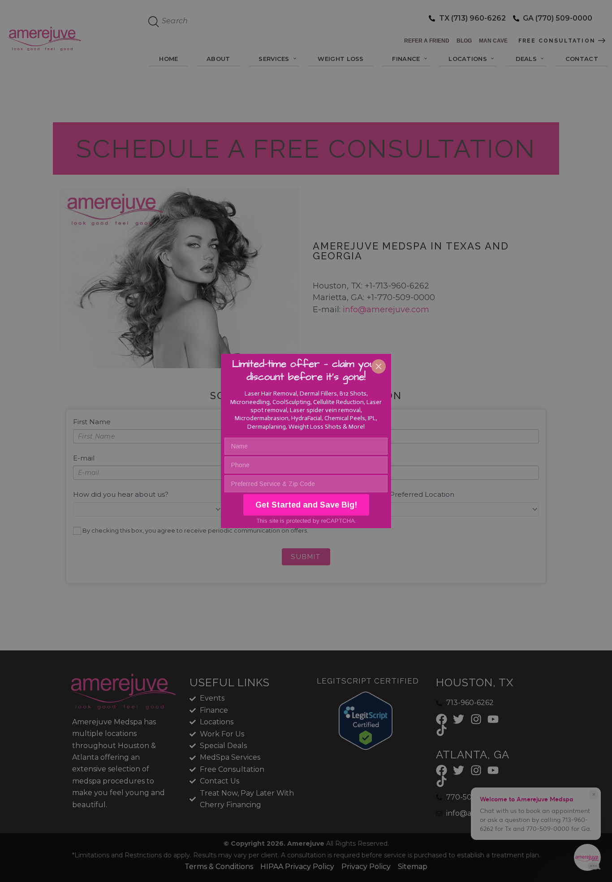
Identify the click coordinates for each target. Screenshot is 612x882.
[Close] (378, 366)
